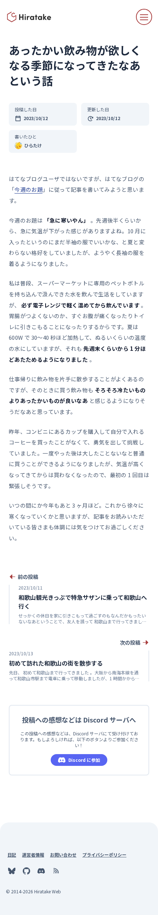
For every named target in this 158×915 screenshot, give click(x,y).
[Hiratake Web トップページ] (29, 17)
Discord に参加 (84, 760)
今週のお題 (28, 189)
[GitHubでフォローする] (26, 871)
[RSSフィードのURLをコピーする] (56, 871)
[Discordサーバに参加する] (41, 871)
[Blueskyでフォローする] (12, 871)
